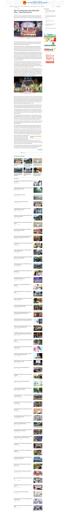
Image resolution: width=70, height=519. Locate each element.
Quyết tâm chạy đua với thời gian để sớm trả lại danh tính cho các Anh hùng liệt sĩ (23, 257)
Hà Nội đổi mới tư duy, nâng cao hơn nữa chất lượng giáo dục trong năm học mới (23, 361)
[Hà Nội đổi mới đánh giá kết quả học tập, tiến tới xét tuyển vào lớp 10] (38, 348)
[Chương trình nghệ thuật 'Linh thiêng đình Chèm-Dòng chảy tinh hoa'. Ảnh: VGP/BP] (28, 29)
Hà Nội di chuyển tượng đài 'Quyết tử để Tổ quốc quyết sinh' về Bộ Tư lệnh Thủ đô (22, 423)
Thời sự (16, 6)
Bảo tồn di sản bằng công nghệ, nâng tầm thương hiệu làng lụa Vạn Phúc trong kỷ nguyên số (22, 237)
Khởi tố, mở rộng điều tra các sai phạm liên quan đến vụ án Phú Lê (23, 244)
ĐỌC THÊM (16, 178)
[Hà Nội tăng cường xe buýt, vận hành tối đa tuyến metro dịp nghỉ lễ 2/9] (18, 170)
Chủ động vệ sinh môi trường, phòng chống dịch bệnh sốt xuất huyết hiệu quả (22, 230)
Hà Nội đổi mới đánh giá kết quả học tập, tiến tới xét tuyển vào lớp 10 (23, 347)
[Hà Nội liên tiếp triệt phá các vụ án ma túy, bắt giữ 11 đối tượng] (38, 376)
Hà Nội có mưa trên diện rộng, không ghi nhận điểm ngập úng (23, 340)
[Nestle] (50, 59)
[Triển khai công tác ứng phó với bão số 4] (18, 161)
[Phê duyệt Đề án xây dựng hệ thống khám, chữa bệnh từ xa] (38, 286)
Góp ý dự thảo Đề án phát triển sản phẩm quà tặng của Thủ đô (23, 444)
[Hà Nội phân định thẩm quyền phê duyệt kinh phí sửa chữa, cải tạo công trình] (38, 459)
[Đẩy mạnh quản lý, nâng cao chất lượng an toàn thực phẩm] (38, 507)
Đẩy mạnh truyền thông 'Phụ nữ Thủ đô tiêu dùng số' (23, 478)
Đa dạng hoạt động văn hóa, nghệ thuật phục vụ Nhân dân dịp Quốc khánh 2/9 (22, 278)
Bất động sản (15, 459)
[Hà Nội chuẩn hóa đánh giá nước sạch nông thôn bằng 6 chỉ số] (38, 466)
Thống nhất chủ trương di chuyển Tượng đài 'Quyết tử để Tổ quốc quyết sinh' (28, 165)
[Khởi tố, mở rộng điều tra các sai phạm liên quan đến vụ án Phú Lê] (38, 245)
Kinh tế (19, 6)
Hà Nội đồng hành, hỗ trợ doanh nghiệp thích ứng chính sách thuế (23, 499)
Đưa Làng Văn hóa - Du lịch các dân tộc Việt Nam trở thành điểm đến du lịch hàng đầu (23, 430)
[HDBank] (50, 49)
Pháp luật (15, 376)
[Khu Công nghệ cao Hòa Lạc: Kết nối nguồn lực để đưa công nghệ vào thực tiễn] (38, 418)
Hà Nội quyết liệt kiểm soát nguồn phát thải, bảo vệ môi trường (23, 409)
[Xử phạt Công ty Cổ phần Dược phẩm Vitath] (38, 383)
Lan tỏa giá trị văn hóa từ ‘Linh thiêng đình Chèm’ (35, 137)
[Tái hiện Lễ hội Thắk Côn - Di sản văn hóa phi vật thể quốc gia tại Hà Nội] (38, 397)
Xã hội (22, 6)
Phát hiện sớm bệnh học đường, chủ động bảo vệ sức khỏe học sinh (23, 271)
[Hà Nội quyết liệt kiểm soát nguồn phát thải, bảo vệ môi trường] (38, 411)
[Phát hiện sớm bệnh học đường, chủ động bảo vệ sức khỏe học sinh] (38, 272)
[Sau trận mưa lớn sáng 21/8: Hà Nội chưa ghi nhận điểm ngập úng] (38, 404)
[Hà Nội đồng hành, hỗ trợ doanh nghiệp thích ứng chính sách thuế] (38, 500)
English (58, 6)
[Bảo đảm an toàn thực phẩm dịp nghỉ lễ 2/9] (38, 369)
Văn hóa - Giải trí (26, 6)
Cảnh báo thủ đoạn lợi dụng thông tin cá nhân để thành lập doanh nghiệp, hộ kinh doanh (22, 313)
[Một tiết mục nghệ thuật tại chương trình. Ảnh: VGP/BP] (28, 84)
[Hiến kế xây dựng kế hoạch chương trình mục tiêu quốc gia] (38, 487)
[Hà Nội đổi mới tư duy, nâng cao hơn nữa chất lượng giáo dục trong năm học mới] (38, 362)
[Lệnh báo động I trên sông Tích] (38, 196)
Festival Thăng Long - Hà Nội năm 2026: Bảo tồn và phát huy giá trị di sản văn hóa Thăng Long (23, 437)
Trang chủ (12, 6)
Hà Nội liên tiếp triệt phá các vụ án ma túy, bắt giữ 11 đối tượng (23, 375)
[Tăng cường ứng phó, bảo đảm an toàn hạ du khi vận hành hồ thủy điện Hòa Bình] (38, 190)
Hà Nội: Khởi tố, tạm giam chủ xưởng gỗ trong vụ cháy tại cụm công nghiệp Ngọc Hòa (22, 327)
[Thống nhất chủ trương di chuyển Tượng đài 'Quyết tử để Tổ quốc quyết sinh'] (28, 161)
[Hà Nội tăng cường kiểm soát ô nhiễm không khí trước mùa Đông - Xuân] (38, 252)
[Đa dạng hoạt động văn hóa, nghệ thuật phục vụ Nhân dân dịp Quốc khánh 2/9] (38, 279)
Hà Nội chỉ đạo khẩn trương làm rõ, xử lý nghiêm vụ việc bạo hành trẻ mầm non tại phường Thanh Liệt (23, 320)
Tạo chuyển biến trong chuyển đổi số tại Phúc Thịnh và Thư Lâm (23, 181)
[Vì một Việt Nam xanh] (50, 35)
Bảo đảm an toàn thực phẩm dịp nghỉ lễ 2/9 (21, 367)
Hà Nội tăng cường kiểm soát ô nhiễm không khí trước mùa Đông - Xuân (22, 251)
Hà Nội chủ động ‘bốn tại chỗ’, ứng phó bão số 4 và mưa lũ (27, 174)
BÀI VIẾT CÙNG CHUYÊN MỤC (19, 156)
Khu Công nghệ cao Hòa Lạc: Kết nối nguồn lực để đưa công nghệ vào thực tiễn (23, 416)
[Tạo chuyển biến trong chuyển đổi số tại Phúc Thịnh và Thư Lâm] (38, 183)
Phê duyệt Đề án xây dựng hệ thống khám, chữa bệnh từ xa (22, 285)
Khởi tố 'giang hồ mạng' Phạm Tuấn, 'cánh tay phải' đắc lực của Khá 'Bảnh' (37, 174)
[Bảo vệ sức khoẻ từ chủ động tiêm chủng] (38, 494)
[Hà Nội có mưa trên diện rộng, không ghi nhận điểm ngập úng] (38, 342)
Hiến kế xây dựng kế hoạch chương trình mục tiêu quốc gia (23, 485)
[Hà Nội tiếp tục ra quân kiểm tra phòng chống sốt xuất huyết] (38, 452)
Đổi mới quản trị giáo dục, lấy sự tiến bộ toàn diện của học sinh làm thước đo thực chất (23, 354)
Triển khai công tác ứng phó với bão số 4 (18, 165)
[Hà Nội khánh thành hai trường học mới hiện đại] (38, 473)
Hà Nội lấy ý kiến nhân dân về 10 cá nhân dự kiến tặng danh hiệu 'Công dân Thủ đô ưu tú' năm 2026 (23, 333)
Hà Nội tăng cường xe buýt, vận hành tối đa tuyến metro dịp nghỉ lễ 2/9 (18, 174)
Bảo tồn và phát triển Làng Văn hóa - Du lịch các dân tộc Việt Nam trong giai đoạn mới (23, 306)
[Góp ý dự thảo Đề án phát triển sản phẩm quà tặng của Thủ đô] (38, 445)
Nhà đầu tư (42, 6)
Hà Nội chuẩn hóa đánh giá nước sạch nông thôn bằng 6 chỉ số (22, 465)
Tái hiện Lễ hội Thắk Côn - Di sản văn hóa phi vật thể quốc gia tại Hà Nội (23, 396)
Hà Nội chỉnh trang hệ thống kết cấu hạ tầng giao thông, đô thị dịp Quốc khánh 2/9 (22, 389)
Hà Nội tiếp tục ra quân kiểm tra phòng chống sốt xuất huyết (22, 451)
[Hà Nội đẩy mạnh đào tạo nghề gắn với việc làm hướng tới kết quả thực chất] (38, 210)
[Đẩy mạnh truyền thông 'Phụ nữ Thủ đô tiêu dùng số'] (38, 480)
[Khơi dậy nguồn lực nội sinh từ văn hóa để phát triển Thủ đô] (37, 161)
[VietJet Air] (50, 39)
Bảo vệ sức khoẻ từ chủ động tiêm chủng (21, 491)
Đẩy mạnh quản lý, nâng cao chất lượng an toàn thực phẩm (23, 506)
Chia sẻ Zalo (23, 152)
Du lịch (39, 6)
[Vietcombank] (50, 44)
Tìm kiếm (53, 6)
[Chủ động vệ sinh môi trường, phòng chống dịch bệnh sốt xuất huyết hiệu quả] (38, 231)
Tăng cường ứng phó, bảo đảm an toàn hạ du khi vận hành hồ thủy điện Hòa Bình (23, 188)
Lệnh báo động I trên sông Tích (19, 194)
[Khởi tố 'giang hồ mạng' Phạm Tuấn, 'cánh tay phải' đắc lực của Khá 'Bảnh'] (37, 170)
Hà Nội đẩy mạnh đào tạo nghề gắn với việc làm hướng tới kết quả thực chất (22, 209)
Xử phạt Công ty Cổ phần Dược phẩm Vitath (21, 381)
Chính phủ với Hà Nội (33, 6)
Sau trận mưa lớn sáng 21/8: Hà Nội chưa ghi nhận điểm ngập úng (23, 402)
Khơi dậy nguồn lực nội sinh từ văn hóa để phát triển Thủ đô (37, 165)
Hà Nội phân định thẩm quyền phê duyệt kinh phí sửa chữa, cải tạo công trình (22, 458)
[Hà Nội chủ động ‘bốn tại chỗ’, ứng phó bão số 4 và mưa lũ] (28, 170)
